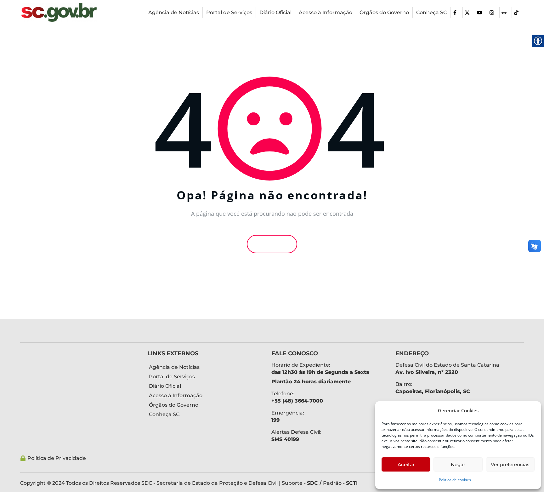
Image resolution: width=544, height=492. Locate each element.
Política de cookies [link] (455, 480)
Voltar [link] (274, 244)
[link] (59, 12)
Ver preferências (510, 464)
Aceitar (406, 464)
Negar (458, 464)
